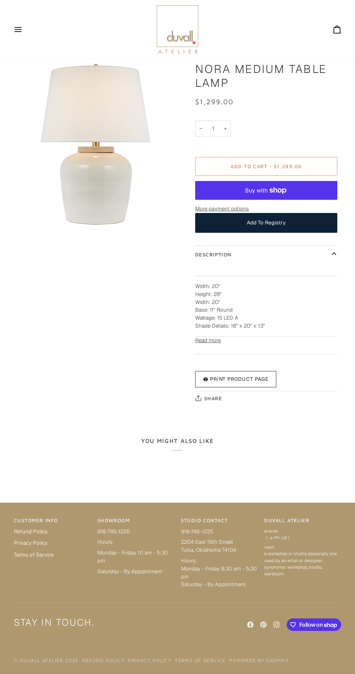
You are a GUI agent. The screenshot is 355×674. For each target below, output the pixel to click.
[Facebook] (250, 625)
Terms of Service (34, 554)
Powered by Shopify (259, 660)
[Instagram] (277, 625)
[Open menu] (24, 29)
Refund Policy (30, 531)
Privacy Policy (30, 543)
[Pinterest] (263, 625)
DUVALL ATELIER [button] (286, 520)
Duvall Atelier (41, 660)
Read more (208, 340)
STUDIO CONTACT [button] (204, 520)
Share (213, 398)
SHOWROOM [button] (113, 520)
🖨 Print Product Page (235, 379)
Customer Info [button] (36, 520)
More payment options (222, 208)
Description (213, 254)
